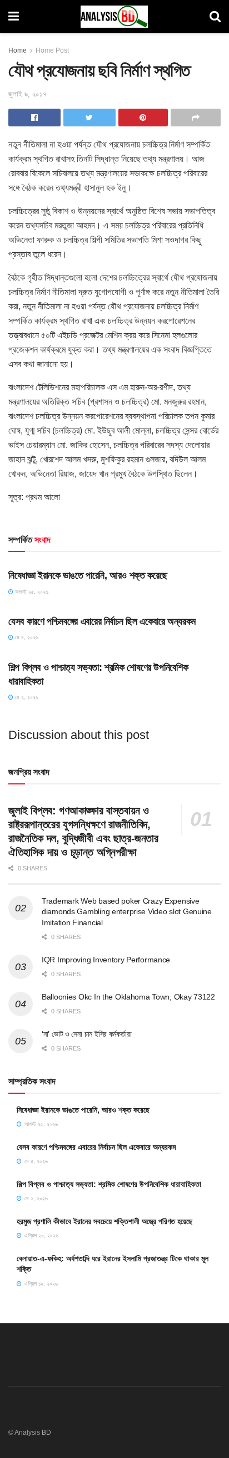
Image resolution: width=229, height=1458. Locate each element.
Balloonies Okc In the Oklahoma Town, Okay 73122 (128, 996)
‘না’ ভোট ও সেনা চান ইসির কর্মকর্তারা (86, 1033)
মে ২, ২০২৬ (25, 697)
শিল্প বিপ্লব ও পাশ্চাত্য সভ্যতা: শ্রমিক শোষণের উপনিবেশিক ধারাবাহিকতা (109, 1184)
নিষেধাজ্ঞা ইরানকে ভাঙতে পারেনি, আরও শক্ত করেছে (87, 575)
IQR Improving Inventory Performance (106, 959)
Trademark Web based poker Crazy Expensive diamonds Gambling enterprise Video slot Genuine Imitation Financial (127, 911)
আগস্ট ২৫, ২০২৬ (30, 592)
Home (17, 50)
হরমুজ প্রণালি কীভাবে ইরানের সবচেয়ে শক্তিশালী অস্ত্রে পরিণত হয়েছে (104, 1221)
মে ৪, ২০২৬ (25, 637)
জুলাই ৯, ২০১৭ (27, 94)
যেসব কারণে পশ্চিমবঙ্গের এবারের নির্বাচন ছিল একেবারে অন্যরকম (102, 621)
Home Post (52, 50)
